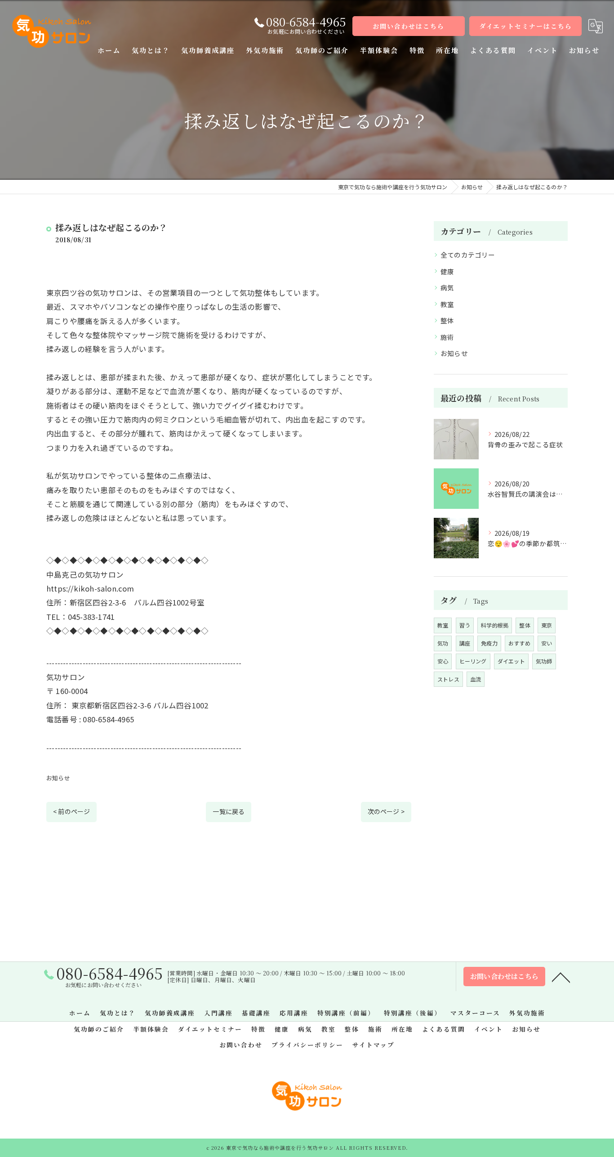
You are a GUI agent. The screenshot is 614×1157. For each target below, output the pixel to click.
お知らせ (58, 778)
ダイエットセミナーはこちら (525, 26)
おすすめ (519, 643)
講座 (464, 643)
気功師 (544, 661)
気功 (442, 643)
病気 (447, 287)
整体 (447, 320)
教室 (447, 304)
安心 (442, 661)
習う (464, 625)
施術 (447, 337)
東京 (546, 625)
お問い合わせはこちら (409, 26)
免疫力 (489, 643)
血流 (475, 679)
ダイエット (511, 661)
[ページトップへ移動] (561, 977)
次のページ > (386, 811)
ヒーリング (473, 661)
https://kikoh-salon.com (90, 588)
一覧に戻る (229, 811)
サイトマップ (373, 1044)
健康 (447, 271)
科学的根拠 (494, 625)
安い (546, 643)
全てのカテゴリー (467, 254)
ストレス (448, 679)
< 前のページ (71, 811)
